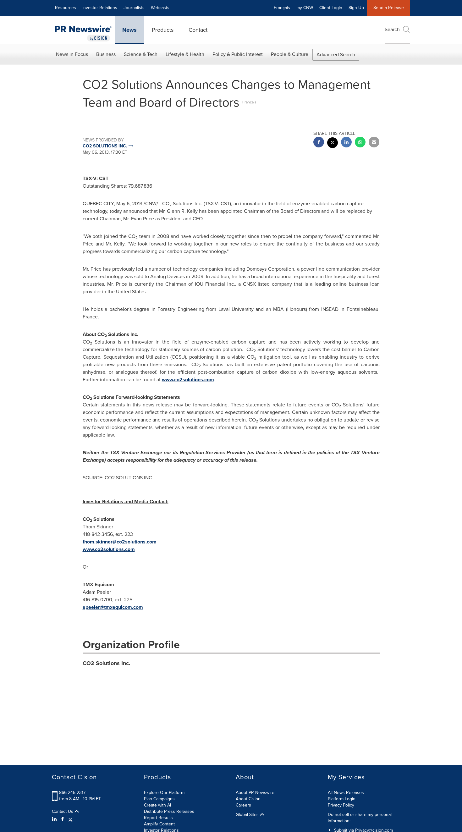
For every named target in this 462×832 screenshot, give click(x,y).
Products (162, 30)
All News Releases (346, 792)
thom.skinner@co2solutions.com (120, 541)
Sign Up (356, 7)
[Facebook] (62, 819)
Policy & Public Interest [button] (237, 54)
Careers (243, 805)
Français (282, 7)
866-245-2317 (72, 792)
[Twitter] (70, 819)
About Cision (248, 799)
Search (392, 29)
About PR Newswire (255, 792)
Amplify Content (159, 824)
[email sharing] (374, 143)
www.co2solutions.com (188, 379)
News (129, 30)
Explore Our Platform (164, 792)
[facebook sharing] (318, 143)
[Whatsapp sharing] (360, 143)
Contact (198, 30)
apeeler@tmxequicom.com (113, 607)
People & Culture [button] (289, 54)
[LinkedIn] (55, 819)
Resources (65, 7)
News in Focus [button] (72, 54)
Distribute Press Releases (169, 811)
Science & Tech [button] (140, 54)
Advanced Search (335, 54)
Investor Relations (99, 7)
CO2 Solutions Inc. (106, 663)
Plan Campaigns (159, 799)
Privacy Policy (341, 805)
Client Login (330, 7)
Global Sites (248, 815)
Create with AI (157, 805)
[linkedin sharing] (346, 143)
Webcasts (160, 7)
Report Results (158, 817)
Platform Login (341, 799)
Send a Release (388, 7)
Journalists (134, 7)
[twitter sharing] (332, 143)
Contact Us (63, 811)
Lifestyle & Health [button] (185, 54)
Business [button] (106, 54)
